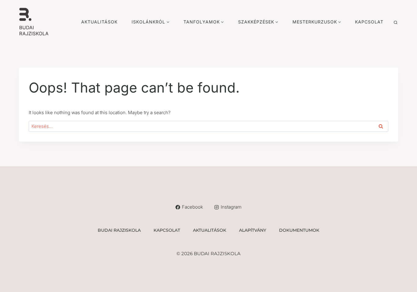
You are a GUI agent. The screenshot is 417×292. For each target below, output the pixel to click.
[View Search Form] (395, 22)
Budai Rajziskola (119, 230)
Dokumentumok (299, 230)
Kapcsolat (369, 21)
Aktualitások (99, 21)
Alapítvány (252, 230)
